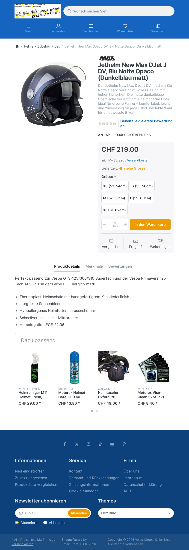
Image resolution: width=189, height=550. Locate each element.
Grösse (107, 176)
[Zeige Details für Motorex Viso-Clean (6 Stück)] (154, 367)
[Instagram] (88, 444)
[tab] (67, 266)
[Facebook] (65, 444)
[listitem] (53, 94)
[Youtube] (112, 444)
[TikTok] (100, 444)
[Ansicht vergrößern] (53, 94)
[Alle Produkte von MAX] (107, 58)
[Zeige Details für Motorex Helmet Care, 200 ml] (74, 367)
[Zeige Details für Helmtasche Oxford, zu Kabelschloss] (114, 367)
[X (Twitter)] (77, 444)
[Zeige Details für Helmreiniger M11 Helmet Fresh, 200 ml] (35, 367)
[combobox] (118, 11)
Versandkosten (138, 160)
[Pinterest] (124, 444)
